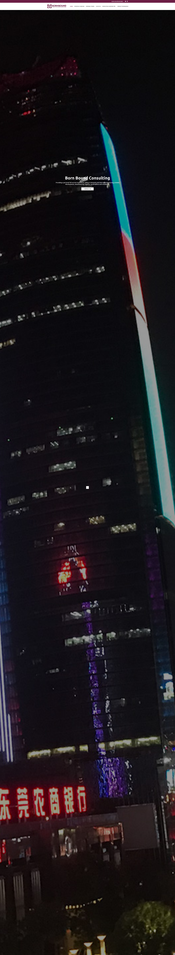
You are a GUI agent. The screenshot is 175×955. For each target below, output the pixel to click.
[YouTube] (125, 1)
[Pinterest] (127, 1)
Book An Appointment (117, 1)
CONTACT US (87, 494)
